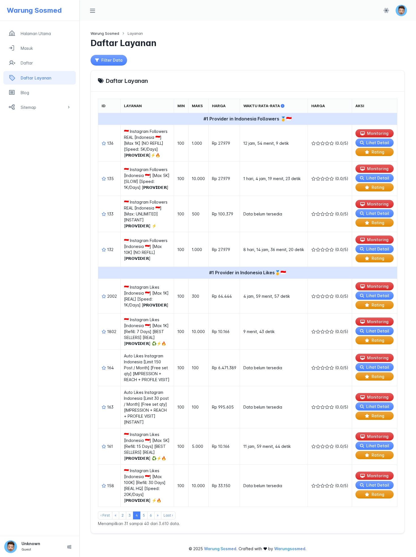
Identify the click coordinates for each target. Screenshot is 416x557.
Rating (378, 152)
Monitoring (378, 133)
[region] (39, 278)
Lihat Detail (377, 142)
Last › (168, 515)
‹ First (105, 515)
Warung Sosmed (105, 33)
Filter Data (112, 60)
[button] (401, 10)
